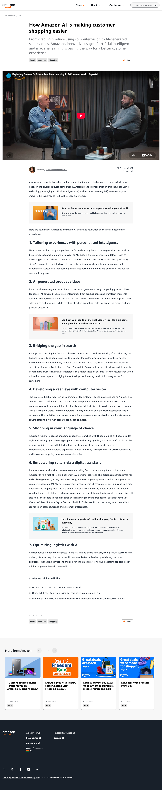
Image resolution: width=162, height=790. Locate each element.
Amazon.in (31, 743)
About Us (95, 5)
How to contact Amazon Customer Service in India (57, 587)
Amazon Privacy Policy (31, 778)
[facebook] (22, 769)
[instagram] (14, 769)
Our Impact (115, 5)
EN (31, 751)
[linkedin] (38, 769)
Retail (20, 16)
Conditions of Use (17, 778)
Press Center (32, 738)
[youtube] (30, 769)
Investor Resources (63, 732)
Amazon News (10, 16)
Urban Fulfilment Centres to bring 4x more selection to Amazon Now (66, 593)
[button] (83, 5)
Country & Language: (34, 748)
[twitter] (6, 769)
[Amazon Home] (9, 6)
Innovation (42, 60)
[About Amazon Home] (9, 733)
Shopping (53, 60)
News (79, 5)
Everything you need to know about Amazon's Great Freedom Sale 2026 (60, 685)
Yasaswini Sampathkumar (56, 170)
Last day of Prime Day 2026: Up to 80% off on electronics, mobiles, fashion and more (98, 685)
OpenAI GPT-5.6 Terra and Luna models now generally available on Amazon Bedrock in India (78, 598)
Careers (57, 738)
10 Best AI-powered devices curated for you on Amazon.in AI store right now (22, 685)
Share (129, 60)
